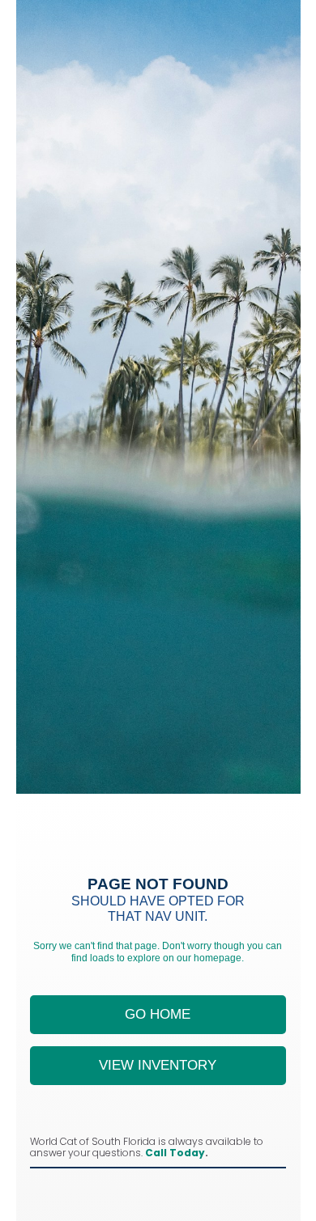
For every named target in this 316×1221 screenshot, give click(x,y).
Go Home (157, 1014)
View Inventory (157, 1065)
